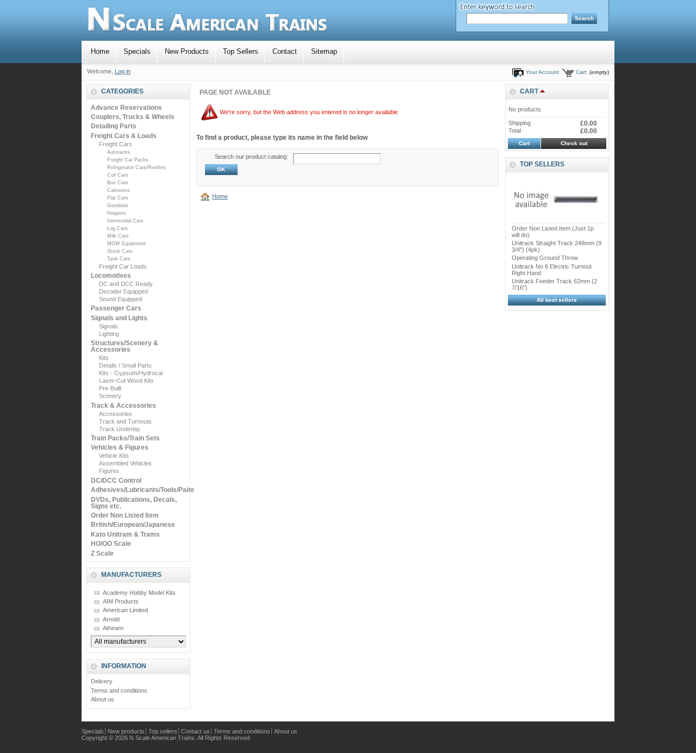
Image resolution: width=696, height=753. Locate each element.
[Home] (207, 196)
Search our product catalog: (251, 156)
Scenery (110, 396)
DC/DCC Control (116, 480)
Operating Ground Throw (545, 257)
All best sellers (557, 300)
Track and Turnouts (125, 421)
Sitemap (324, 51)
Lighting (109, 334)
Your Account (542, 72)
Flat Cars (117, 198)
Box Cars (117, 182)
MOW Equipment (126, 243)
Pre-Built (110, 388)
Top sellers (542, 164)
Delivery (102, 681)
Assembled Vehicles (125, 463)
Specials (137, 51)
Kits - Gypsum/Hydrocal (131, 373)
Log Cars (117, 228)
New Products (187, 51)
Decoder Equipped (123, 291)
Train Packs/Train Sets (125, 438)
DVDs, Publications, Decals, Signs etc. (134, 503)
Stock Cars (120, 251)
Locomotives (111, 275)
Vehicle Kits (114, 455)
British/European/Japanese (133, 524)
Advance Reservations (126, 107)
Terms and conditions (119, 690)
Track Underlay (119, 429)
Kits (104, 357)
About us (102, 699)
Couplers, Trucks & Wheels (133, 117)
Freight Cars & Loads (124, 136)
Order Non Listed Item (125, 515)
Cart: (582, 72)
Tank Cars (118, 259)
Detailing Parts (113, 126)
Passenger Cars (116, 308)
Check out (574, 143)
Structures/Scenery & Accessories (124, 346)
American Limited (125, 610)
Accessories (115, 413)
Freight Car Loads (123, 266)
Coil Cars (117, 175)
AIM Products (121, 601)
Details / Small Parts (125, 365)
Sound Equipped (120, 299)
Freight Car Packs (127, 160)
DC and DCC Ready (126, 284)
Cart (529, 91)
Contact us (195, 731)
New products (126, 731)
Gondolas (117, 205)
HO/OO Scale (111, 543)
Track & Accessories (123, 405)
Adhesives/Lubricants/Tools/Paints (144, 490)
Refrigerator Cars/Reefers (136, 167)
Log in (122, 71)
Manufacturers (131, 574)
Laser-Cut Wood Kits (126, 380)
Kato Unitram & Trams (125, 534)
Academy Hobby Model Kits (139, 592)
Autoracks (118, 152)
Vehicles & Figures (119, 447)
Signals (108, 326)
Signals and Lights (119, 318)
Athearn (113, 628)
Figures (109, 471)
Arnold (111, 619)
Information (123, 666)
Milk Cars (118, 236)
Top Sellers (240, 51)
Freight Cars (115, 144)
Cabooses (118, 190)
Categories (122, 91)
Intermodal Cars (125, 220)
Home (100, 51)
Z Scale (102, 553)
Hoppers (116, 213)
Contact (284, 51)
